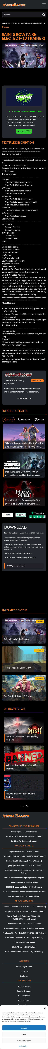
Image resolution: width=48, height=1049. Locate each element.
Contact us (24, 971)
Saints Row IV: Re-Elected (31, 23)
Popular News (24, 1005)
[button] (44, 1008)
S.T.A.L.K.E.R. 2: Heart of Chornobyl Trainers (24, 836)
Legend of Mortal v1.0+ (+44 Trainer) (24, 851)
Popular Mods (24, 996)
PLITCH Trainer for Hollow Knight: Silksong (24, 887)
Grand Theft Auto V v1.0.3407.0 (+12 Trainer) (24, 951)
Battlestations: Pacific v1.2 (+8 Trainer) (24, 896)
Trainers (5, 27)
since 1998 (36, 380)
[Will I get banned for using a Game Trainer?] (24, 758)
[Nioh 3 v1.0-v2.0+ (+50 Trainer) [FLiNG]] (24, 729)
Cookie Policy (23, 1046)
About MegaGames (24, 966)
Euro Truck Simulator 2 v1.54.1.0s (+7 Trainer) (24, 937)
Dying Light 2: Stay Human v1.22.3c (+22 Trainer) (24, 911)
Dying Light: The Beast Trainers (24, 832)
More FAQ (24, 806)
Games (14, 23)
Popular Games (24, 986)
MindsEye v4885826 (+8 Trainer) (24, 882)
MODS (41, 419)
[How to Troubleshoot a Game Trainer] (24, 786)
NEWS (10, 419)
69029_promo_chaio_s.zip (16, 566)
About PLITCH (24, 131)
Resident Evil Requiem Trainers (24, 841)
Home (4, 23)
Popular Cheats (24, 1000)
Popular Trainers (24, 991)
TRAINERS (25, 419)
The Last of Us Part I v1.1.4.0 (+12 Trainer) (24, 923)
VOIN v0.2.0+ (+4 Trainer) (24, 942)
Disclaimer (24, 976)
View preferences (24, 1041)
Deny (24, 1034)
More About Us (24, 398)
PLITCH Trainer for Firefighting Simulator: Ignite (24, 877)
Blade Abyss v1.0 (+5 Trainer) (24, 947)
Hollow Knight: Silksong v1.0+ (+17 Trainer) (24, 861)
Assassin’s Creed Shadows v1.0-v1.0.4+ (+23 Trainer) (24, 907)
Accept (24, 1028)
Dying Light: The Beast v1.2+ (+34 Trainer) (24, 865)
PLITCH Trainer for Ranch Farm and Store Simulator (24, 891)
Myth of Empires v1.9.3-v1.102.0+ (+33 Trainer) (24, 928)
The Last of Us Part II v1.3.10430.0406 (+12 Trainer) (24, 933)
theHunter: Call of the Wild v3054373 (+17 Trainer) (24, 856)
